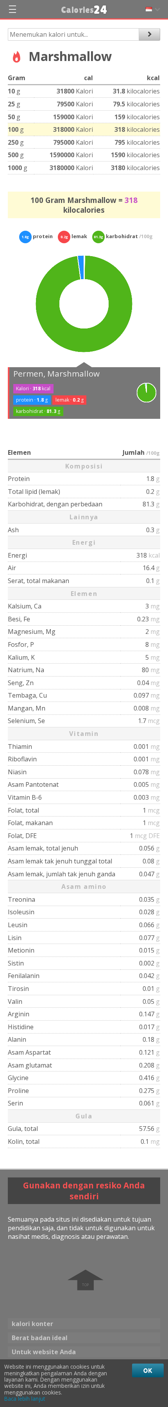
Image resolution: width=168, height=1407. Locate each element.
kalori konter (32, 1323)
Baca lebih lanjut (24, 1399)
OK (147, 1370)
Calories (84, 10)
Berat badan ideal (40, 1337)
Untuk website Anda (44, 1352)
